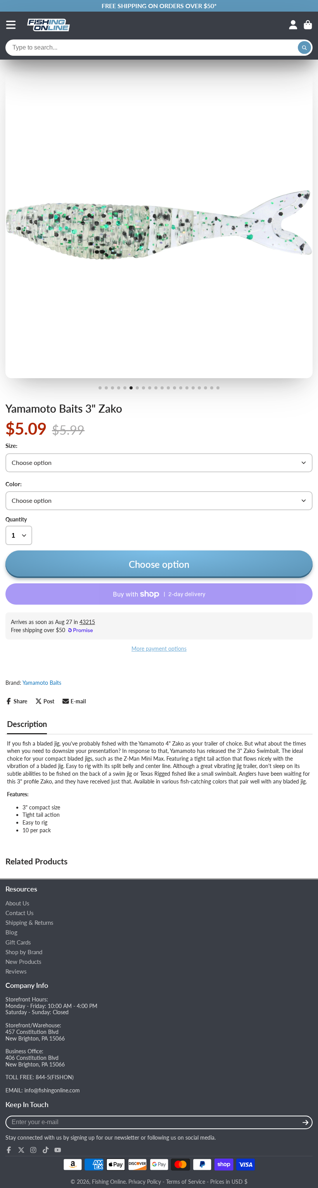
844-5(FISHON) (55, 1077)
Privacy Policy (144, 1181)
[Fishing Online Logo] (48, 24)
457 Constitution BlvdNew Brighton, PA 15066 (35, 1035)
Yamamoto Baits (41, 682)
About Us (17, 903)
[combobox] (159, 47)
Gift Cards (18, 942)
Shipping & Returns (29, 922)
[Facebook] (8, 1150)
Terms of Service (185, 1181)
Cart (308, 24)
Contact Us (19, 913)
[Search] (304, 47)
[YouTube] (57, 1150)
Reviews (16, 971)
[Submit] (305, 1122)
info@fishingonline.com (52, 1090)
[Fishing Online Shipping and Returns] (159, 6)
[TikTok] (45, 1150)
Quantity (16, 519)
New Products (23, 961)
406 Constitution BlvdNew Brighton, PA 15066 (35, 1061)
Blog (11, 932)
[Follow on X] (21, 1150)
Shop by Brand (23, 952)
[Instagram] (33, 1150)
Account (293, 24)
